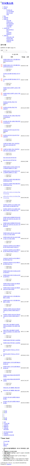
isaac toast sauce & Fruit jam (9, 157)
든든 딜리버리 (10, 23)
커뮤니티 (5, 19)
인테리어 (8, 41)
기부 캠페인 (9, 25)
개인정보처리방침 (8, 432)
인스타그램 (6, 423)
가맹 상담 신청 (10, 37)
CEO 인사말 (9, 13)
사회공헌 (5, 17)
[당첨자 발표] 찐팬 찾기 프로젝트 (11, 340)
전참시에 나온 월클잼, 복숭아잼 (11, 387)
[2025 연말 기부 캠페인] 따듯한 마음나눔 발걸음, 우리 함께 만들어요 (11, 326)
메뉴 (4, 16)
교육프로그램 (9, 40)
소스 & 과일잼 (10, 11)
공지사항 (8, 20)
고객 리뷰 (8, 26)
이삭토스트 (9, 10)
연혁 (7, 14)
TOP (4, 422)
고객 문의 (8, 32)
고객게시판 (6, 28)
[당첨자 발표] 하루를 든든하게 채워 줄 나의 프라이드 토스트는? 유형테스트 (11, 219)
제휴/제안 (8, 34)
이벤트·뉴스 (9, 22)
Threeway (9, 464)
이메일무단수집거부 (8, 435)
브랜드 (5, 8)
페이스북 (5, 444)
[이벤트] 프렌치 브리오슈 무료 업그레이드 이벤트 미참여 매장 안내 (11, 310)
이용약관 (5, 433)
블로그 (5, 445)
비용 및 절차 (9, 38)
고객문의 (5, 425)
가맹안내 (5, 35)
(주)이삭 (5, 7)
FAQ (7, 31)
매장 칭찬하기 (10, 29)
